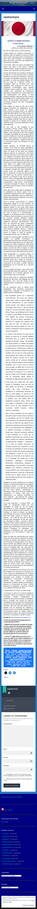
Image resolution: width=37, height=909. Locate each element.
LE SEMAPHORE (8, 847)
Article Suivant (10, 708)
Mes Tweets (4, 822)
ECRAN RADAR (7, 842)
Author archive (9, 693)
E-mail (6, 757)
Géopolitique (10, 700)
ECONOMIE (6, 858)
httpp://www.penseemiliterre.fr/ (20, 617)
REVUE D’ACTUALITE (9, 861)
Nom (5, 749)
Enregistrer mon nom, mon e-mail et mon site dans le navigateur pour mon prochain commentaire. (18, 775)
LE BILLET (6, 833)
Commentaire (8, 724)
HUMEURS (6, 839)
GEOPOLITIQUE (11, 17)
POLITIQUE (6, 836)
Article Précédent (11, 705)
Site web (6, 765)
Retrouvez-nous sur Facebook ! (12, 797)
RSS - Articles (8, 810)
